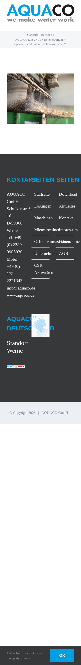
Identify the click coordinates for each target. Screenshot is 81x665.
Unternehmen (40, 253)
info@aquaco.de (21, 288)
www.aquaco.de (20, 295)
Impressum (65, 229)
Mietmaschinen (40, 229)
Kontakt (65, 218)
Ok (62, 655)
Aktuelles (65, 206)
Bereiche (46, 34)
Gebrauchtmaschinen (40, 241)
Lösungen (40, 206)
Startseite (32, 34)
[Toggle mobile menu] (72, 24)
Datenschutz (65, 241)
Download (65, 194)
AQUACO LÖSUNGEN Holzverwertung (39, 39)
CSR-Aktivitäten (40, 269)
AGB (63, 253)
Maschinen (40, 218)
